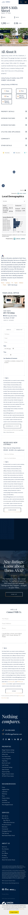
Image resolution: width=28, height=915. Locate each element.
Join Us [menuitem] (4, 851)
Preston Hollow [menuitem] (6, 798)
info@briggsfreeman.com (13, 734)
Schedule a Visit (19, 329)
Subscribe (12, 510)
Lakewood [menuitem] (4, 791)
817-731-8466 (9, 313)
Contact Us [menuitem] (5, 857)
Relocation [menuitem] (4, 827)
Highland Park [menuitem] (5, 789)
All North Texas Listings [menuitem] (8, 752)
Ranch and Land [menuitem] (6, 763)
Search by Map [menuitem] (6, 771)
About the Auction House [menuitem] (8, 860)
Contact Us (5, 320)
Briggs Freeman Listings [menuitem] (8, 750)
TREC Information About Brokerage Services (10, 883)
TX (12, 283)
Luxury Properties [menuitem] (6, 758)
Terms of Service (9, 432)
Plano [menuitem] (3, 796)
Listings (8, 283)
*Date (4, 346)
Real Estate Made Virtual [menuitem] (8, 835)
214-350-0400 (10, 730)
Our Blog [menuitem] (4, 855)
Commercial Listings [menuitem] (7, 767)
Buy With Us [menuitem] (6, 820)
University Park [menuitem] (6, 802)
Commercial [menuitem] (5, 829)
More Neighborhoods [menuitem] (7, 804)
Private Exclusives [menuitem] (6, 824)
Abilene (21, 283)
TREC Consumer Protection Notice (8, 880)
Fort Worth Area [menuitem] (6, 756)
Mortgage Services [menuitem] (7, 831)
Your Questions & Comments (10, 358)
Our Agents (11, 320)
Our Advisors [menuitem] (5, 849)
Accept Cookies (14, 912)
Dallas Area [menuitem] (5, 754)
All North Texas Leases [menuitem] (8, 776)
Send (14, 691)
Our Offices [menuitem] (5, 853)
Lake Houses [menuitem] (5, 765)
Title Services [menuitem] (5, 833)
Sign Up (14, 594)
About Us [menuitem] (4, 847)
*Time (4, 352)
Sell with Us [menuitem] (5, 816)
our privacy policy (7, 417)
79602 (4, 285)
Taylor (16, 283)
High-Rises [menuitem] (4, 761)
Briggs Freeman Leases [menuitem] (8, 774)
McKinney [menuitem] (4, 794)
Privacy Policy (21, 695)
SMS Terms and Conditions (19, 417)
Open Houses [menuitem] (5, 769)
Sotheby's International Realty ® (7, 870)
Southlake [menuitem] (4, 800)
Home (2, 283)
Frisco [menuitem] (3, 787)
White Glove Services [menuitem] (8, 822)
